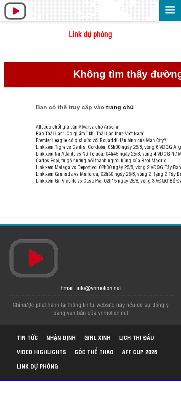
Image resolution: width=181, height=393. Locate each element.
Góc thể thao (94, 351)
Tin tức (27, 337)
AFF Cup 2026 (139, 351)
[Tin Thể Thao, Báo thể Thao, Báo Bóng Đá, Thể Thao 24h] (15, 11)
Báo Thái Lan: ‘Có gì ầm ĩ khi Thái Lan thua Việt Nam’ (90, 133)
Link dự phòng (90, 34)
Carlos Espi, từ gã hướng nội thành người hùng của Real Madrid (101, 160)
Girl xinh (97, 337)
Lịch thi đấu (136, 337)
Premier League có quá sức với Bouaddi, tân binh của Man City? (101, 140)
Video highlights (41, 351)
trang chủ (120, 107)
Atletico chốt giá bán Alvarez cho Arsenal (78, 126)
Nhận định (61, 337)
